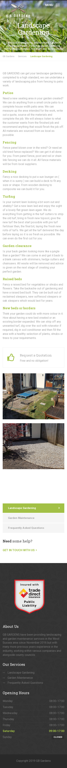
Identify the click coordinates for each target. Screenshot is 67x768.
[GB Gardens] (18, 4)
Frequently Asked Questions (26, 528)
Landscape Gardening (22, 508)
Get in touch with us (19, 550)
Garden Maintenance (21, 518)
